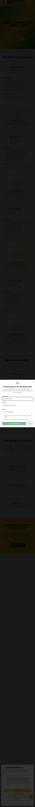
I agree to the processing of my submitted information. (16, 419)
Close (30, 423)
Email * (4, 403)
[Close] (33, 381)
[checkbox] (2, 415)
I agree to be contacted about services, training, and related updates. (17, 416)
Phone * (4, 409)
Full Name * (5, 396)
